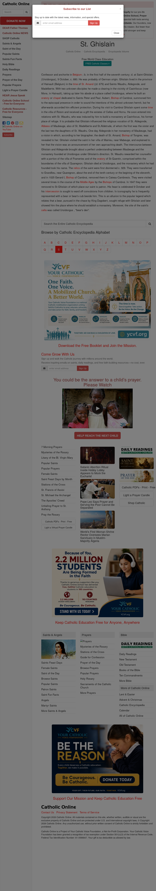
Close (116, 32)
